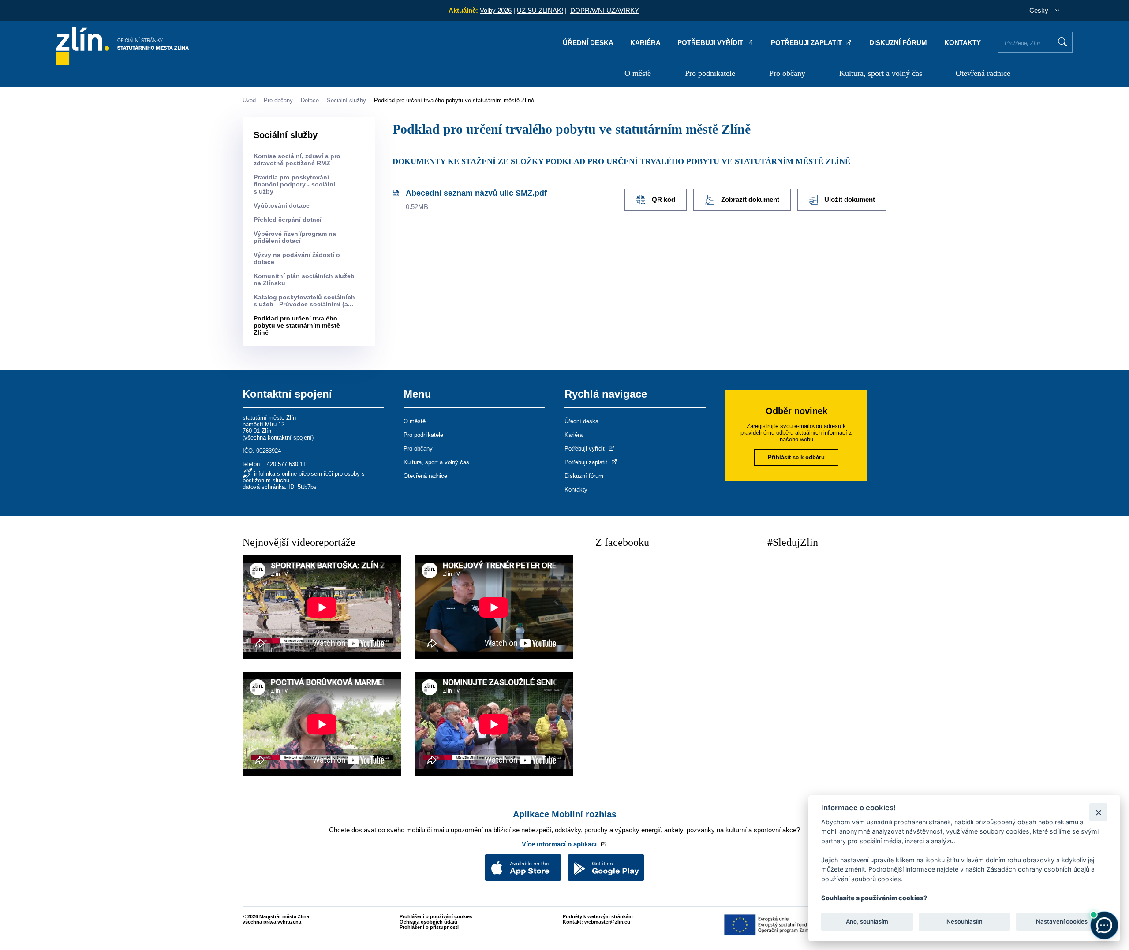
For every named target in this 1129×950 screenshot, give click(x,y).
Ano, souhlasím (867, 921)
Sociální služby (346, 100)
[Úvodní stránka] (122, 63)
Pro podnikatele (710, 73)
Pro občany (787, 73)
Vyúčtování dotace (282, 205)
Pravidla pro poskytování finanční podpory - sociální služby (294, 184)
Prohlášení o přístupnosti (429, 927)
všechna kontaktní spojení (278, 437)
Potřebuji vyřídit (711, 42)
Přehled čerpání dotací (288, 219)
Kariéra (645, 42)
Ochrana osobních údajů (428, 921)
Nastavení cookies (1062, 921)
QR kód (663, 199)
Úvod (249, 100)
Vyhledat (1062, 42)
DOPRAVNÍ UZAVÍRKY (604, 10)
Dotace (310, 100)
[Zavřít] (1098, 812)
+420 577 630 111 (285, 464)
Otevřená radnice (983, 73)
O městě (637, 73)
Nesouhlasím (964, 921)
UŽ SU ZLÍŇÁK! (540, 10)
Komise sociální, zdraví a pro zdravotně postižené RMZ (297, 160)
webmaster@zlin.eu (607, 921)
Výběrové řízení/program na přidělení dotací (295, 237)
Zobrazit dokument (750, 199)
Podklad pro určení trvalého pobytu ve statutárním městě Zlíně (454, 100)
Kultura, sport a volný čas (880, 73)
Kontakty (962, 42)
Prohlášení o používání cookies (436, 916)
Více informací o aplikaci (560, 844)
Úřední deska (588, 42)
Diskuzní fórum (898, 42)
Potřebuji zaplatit (807, 42)
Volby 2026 (496, 10)
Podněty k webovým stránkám (598, 916)
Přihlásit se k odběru (796, 457)
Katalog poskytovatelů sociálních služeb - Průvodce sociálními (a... (304, 301)
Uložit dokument (849, 199)
